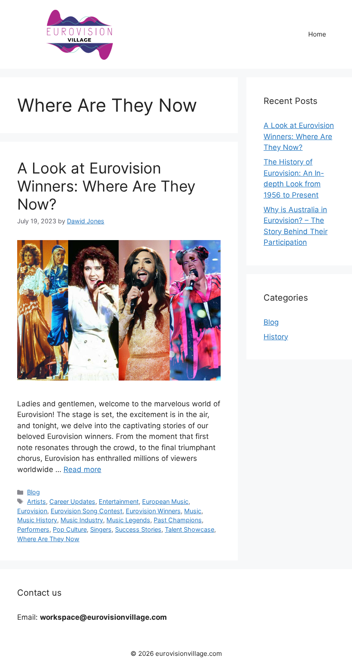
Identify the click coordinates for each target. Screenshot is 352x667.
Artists (36, 501)
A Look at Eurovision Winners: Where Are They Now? (106, 186)
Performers (33, 529)
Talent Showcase (189, 529)
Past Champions (178, 520)
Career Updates (72, 501)
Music (192, 511)
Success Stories (138, 529)
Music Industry (82, 520)
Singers (101, 529)
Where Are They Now (48, 538)
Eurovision (32, 511)
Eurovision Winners (153, 511)
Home (317, 34)
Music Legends (128, 520)
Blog (33, 492)
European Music (165, 501)
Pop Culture (70, 529)
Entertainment (119, 501)
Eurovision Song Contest (86, 511)
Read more (82, 469)
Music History (37, 520)
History (276, 336)
